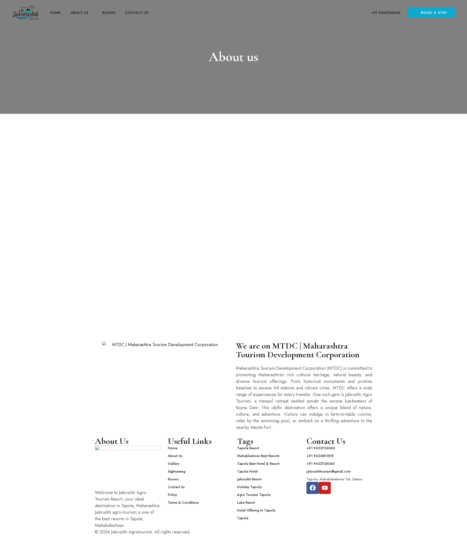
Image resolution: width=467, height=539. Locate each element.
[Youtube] (325, 488)
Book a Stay (434, 12)
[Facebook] (312, 488)
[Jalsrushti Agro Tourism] (25, 12)
